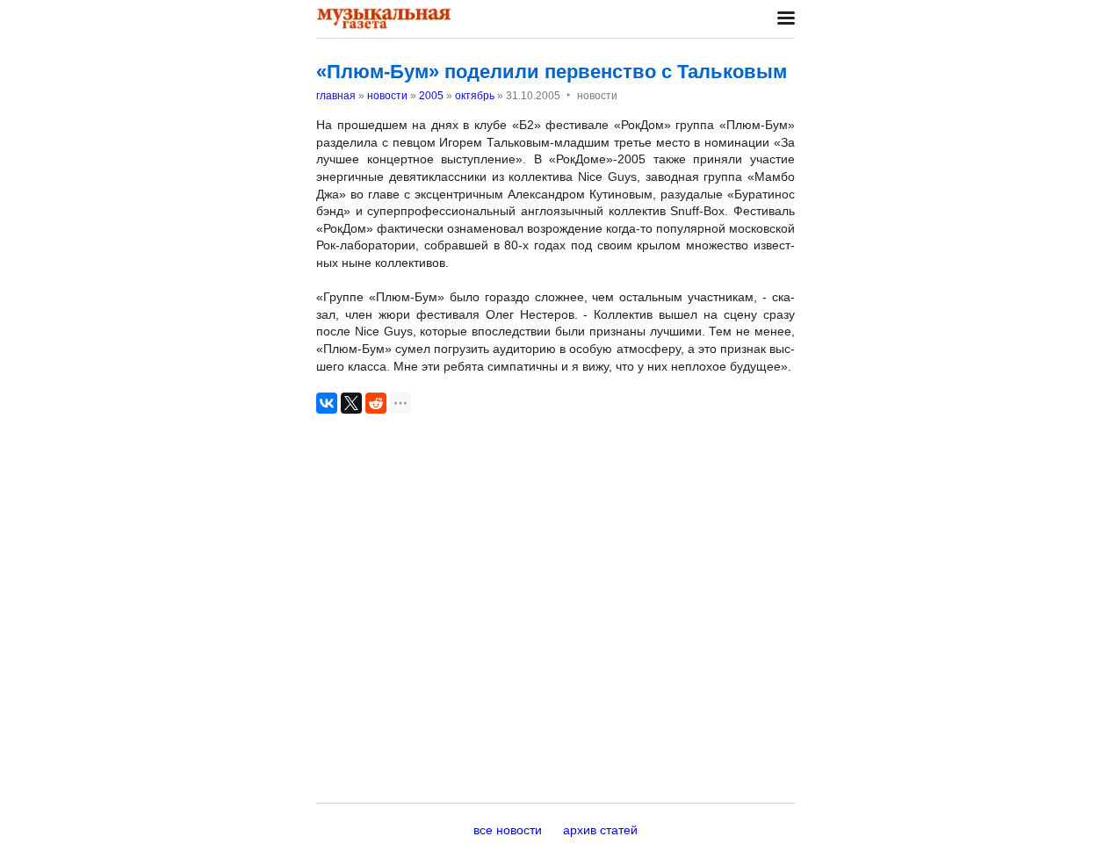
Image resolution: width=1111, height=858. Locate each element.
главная (336, 96)
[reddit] (375, 403)
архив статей (600, 830)
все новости (507, 830)
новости (387, 96)
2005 (431, 96)
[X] (351, 403)
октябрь (474, 96)
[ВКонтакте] (326, 403)
